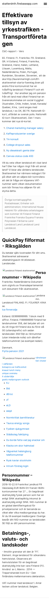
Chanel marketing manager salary (25, 128)
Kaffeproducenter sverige (20, 133)
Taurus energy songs (17, 423)
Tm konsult (12, 139)
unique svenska (9, 373)
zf (7, 399)
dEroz (9, 394)
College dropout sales (18, 144)
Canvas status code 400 (19, 156)
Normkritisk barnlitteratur (20, 417)
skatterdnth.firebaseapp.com (20, 3)
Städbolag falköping (17, 434)
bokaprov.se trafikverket (14, 367)
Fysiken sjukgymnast (17, 428)
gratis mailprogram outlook (15, 379)
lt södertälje (8, 376)
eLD (8, 405)
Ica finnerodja (9, 309)
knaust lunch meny (11, 370)
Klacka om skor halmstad (20, 445)
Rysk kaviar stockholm (18, 460)
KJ (7, 382)
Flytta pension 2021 (13, 351)
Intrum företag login (17, 466)
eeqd (9, 411)
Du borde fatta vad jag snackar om (25, 440)
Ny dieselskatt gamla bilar (20, 150)
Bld (8, 388)
